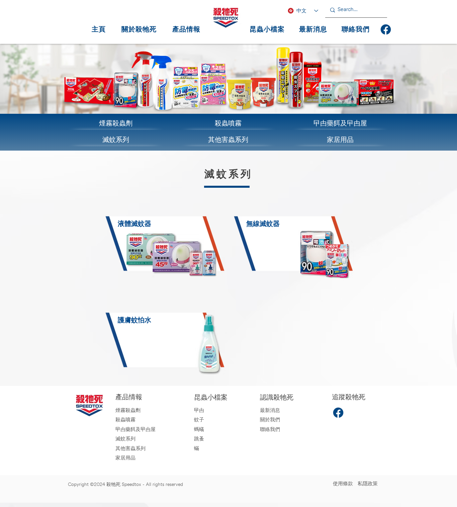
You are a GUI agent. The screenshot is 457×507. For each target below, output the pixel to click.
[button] (186, 29)
